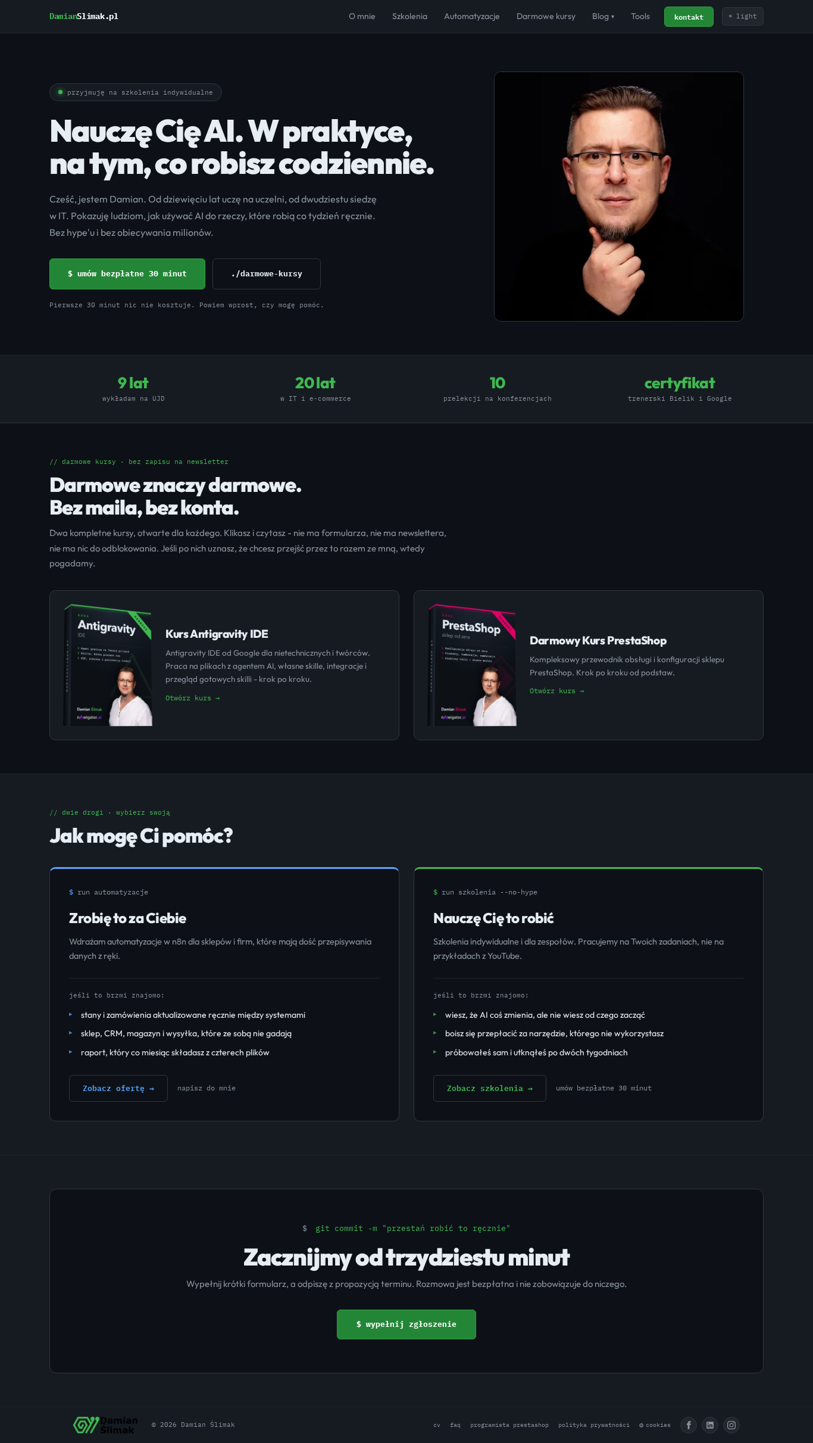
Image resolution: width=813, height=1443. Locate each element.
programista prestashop (509, 1425)
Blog (603, 16)
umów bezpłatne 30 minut (604, 1087)
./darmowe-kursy (266, 274)
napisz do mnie (206, 1087)
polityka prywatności (594, 1425)
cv (436, 1425)
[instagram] (731, 1425)
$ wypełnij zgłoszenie (406, 1324)
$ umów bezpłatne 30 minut (127, 274)
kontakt (688, 17)
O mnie (362, 16)
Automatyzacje (472, 16)
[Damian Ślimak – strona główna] (105, 1425)
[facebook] (688, 1425)
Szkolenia (409, 16)
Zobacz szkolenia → (490, 1088)
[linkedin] (710, 1425)
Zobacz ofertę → (118, 1088)
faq (455, 1425)
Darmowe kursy (546, 16)
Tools (640, 16)
